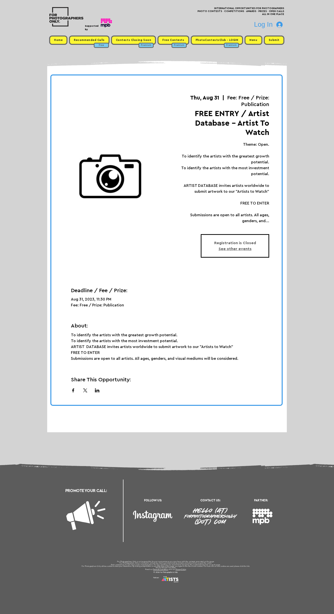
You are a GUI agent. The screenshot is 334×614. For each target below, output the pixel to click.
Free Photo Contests (159, 583)
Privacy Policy (181, 569)
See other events (235, 249)
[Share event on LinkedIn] (97, 390)
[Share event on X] (85, 390)
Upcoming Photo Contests (139, 583)
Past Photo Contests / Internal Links (183, 583)
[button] (253, 40)
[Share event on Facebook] (73, 390)
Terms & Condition (160, 569)
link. (248, 566)
